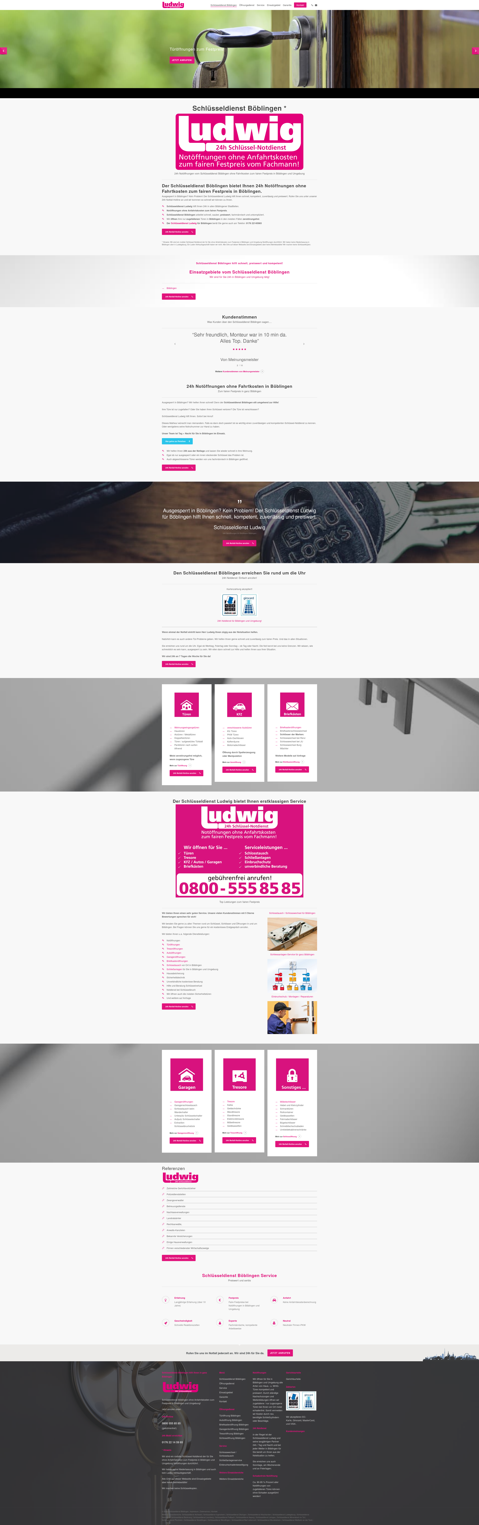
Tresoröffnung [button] (236, 1145)
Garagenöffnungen (176, 969)
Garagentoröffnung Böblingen (234, 1441)
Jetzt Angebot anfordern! (190, 57)
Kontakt (223, 1413)
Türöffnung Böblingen (230, 1428)
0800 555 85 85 (171, 1436)
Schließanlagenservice (230, 1472)
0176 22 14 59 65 (172, 1455)
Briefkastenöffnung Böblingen (234, 1437)
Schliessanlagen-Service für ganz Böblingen (292, 966)
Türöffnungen (173, 957)
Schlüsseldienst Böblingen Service (239, 1288)
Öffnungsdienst (226, 1395)
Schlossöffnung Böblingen (232, 1450)
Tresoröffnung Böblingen (231, 1445)
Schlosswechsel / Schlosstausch (228, 1466)
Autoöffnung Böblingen (230, 1432)
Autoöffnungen (174, 965)
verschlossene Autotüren (239, 740)
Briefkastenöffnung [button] (291, 774)
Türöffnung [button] (182, 778)
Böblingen (172, 288)
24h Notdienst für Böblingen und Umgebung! (239, 633)
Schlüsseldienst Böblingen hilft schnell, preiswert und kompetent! (239, 263)
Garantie (223, 1409)
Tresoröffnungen (175, 961)
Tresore (231, 1113)
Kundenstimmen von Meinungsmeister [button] (241, 383)
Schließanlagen (174, 981)
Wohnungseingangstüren (186, 739)
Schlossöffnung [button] (290, 1149)
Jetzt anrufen (280, 1365)
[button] (179, 232)
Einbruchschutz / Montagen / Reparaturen (292, 1008)
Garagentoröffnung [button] (186, 1145)
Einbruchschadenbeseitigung (233, 1477)
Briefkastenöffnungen (290, 739)
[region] (239, 355)
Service (223, 1400)
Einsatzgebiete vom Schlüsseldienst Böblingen (239, 272)
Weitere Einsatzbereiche (231, 1491)
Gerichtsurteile (293, 1391)
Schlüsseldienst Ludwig (184, 223)
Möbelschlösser (288, 1114)
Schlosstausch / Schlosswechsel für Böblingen (292, 925)
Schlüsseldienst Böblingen (232, 1391)
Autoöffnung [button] (235, 774)
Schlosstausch (174, 977)
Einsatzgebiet (226, 1404)
